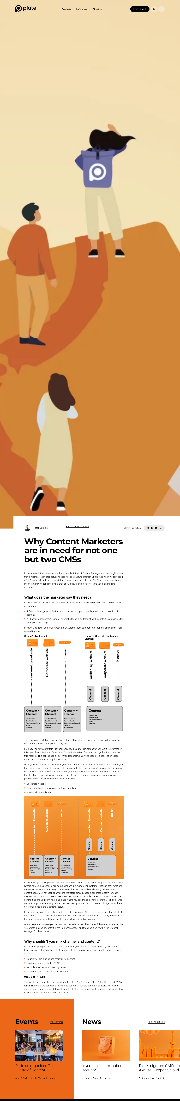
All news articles (156, 1021)
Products (66, 9)
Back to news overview (77, 526)
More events (56, 1021)
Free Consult (139, 9)
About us (97, 9)
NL (152, 13)
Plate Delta (97, 982)
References (81, 9)
